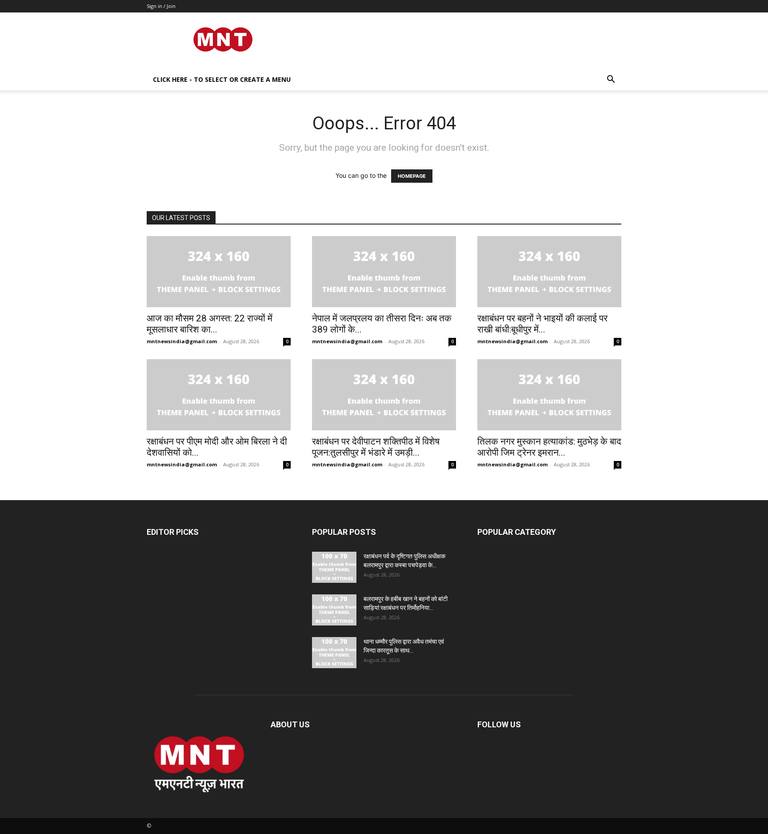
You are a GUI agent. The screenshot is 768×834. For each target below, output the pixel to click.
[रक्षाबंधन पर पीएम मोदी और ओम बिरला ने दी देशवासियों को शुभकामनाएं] (219, 394)
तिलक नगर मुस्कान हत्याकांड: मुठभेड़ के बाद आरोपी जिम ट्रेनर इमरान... (549, 447)
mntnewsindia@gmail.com (182, 341)
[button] (610, 80)
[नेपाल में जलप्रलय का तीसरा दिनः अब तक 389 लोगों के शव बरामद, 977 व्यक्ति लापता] (384, 271)
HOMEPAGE (412, 176)
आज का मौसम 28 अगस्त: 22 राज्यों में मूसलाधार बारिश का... (209, 324)
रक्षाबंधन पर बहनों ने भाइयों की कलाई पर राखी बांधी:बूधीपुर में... (542, 324)
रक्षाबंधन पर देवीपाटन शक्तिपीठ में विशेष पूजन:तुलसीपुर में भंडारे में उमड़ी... (376, 447)
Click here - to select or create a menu (222, 79)
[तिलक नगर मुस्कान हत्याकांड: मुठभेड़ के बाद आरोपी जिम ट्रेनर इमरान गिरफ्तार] (549, 394)
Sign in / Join (161, 6)
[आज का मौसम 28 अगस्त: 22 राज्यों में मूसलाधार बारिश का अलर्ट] (219, 271)
